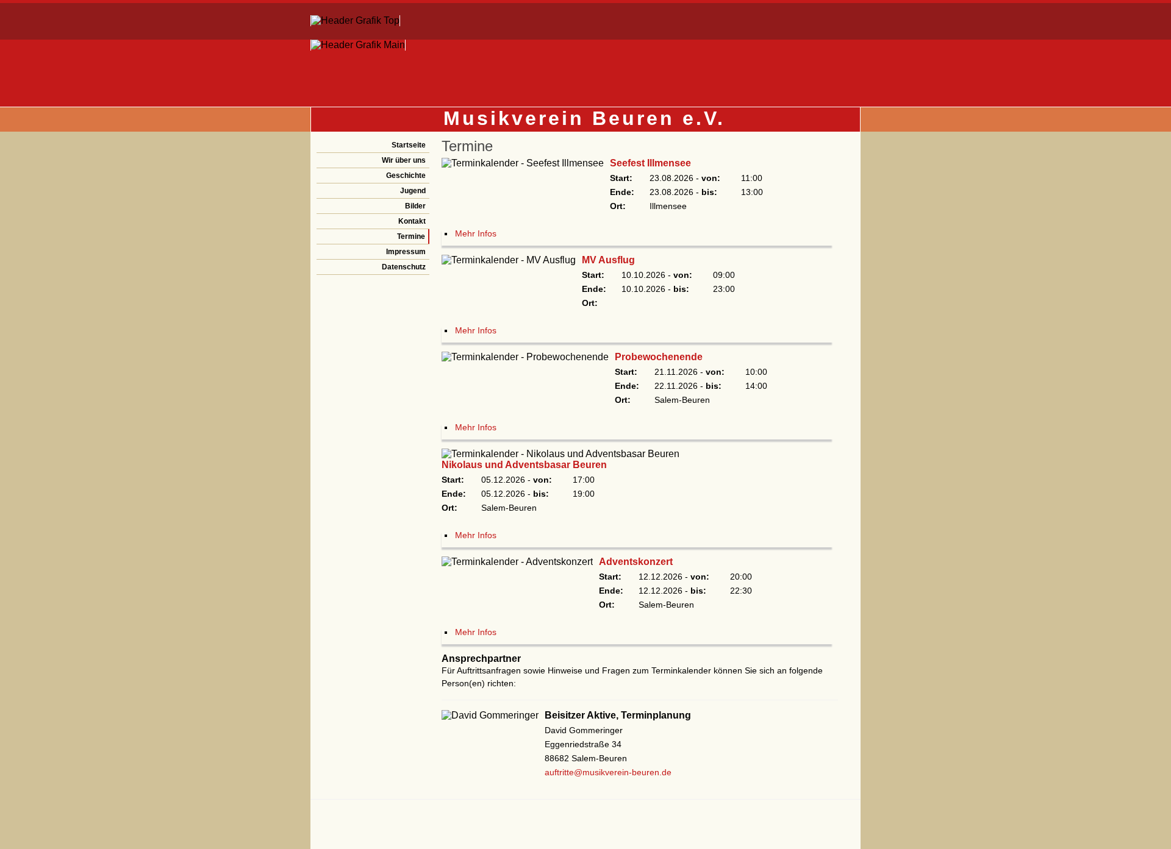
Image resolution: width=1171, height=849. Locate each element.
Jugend (413, 190)
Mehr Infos (475, 233)
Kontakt (412, 221)
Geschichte (406, 175)
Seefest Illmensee (650, 163)
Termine (411, 236)
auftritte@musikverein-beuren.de (608, 772)
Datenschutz (404, 267)
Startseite (409, 145)
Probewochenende (659, 357)
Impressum (406, 251)
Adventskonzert (636, 561)
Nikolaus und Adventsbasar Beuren (524, 465)
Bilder (415, 206)
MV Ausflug (608, 260)
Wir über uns (404, 160)
